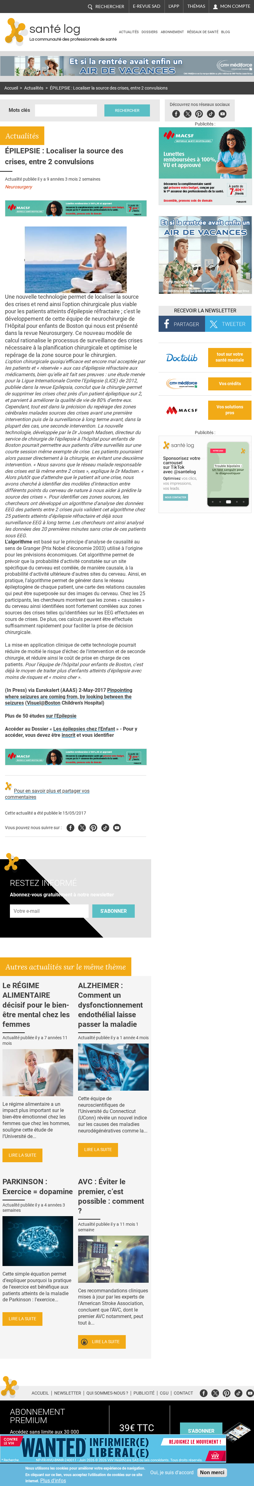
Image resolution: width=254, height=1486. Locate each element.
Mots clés (19, 110)
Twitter (187, 113)
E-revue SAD (146, 6)
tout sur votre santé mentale (230, 357)
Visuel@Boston (43, 703)
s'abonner (201, 1431)
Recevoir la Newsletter (205, 311)
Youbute (222, 113)
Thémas (196, 6)
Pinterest (199, 113)
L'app (174, 6)
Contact (183, 1393)
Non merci (212, 1472)
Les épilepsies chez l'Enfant (84, 729)
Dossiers (150, 32)
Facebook (176, 113)
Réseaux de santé (202, 32)
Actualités (129, 32)
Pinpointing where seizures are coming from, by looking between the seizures (68, 696)
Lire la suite (22, 1155)
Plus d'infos (53, 1481)
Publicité (144, 1393)
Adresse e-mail (27, 901)
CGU (164, 1393)
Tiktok (211, 113)
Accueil (11, 88)
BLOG (225, 32)
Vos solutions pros (230, 409)
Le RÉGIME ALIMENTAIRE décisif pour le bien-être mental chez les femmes (36, 1005)
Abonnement (172, 32)
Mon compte (235, 6)
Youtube (117, 827)
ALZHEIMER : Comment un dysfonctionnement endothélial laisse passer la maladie (110, 1005)
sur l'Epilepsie (61, 716)
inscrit (68, 735)
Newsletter (67, 1393)
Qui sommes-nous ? (107, 1393)
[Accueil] (16, 32)
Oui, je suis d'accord (172, 1472)
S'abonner (113, 911)
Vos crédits (230, 383)
